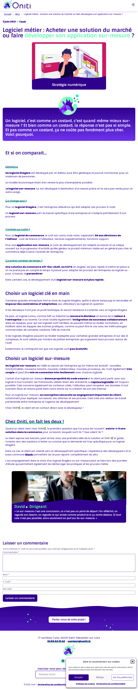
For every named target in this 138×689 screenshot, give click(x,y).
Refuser (100, 677)
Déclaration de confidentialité (110, 684)
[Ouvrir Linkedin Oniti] (63, 661)
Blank (29, 454)
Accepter (78, 677)
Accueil (7, 14)
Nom (6, 575)
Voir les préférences (122, 677)
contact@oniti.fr (79, 641)
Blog (17, 14)
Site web (7, 589)
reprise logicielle (102, 382)
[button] (132, 661)
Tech (22, 21)
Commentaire (11, 552)
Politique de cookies (85, 684)
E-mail (7, 582)
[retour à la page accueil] (17, 5)
